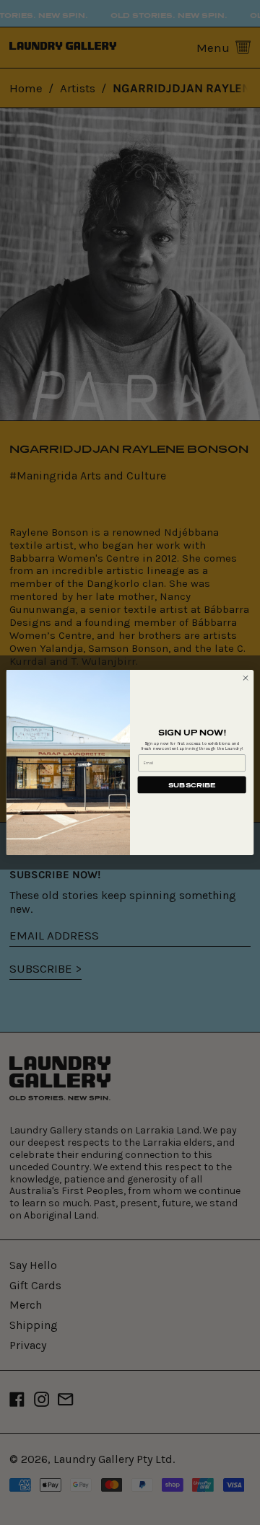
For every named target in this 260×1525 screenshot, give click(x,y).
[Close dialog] (245, 678)
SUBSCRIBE (191, 785)
